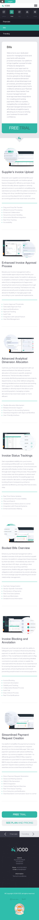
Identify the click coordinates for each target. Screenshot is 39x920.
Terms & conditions (19, 876)
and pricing (19, 822)
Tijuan (24, 899)
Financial (11, 16)
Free (19, 128)
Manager (35, 16)
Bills (4, 28)
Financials (6, 22)
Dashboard (4, 16)
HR (27, 16)
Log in (10, 1)
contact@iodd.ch (21, 869)
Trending (6, 34)
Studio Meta (14, 899)
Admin (19, 16)
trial (19, 814)
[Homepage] (6, 5)
